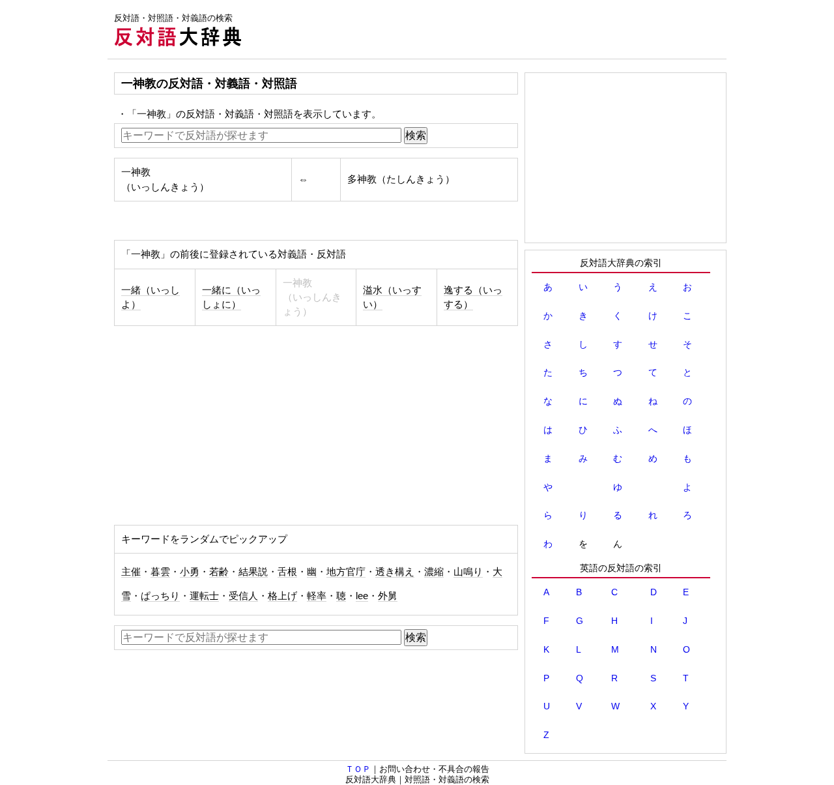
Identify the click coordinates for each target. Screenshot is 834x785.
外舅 (387, 596)
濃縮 (434, 572)
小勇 (189, 572)
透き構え (394, 572)
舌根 (287, 572)
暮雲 (160, 572)
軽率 (316, 596)
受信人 (243, 596)
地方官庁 (346, 572)
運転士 (204, 596)
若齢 (219, 572)
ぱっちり (160, 596)
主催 (131, 572)
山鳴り (468, 572)
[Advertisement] (489, 29)
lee (362, 596)
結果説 (253, 572)
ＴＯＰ (358, 769)
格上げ (282, 596)
